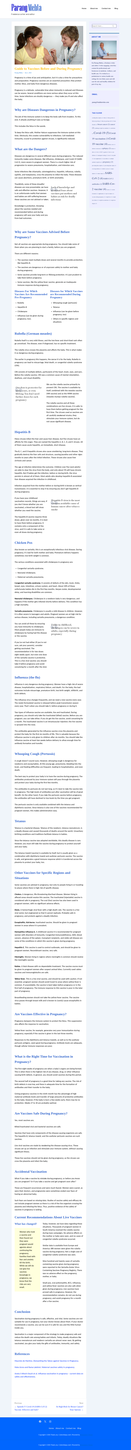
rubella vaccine (106, 168)
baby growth (111, 117)
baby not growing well (107, 121)
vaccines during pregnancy (98, 197)
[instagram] (50, 1421)
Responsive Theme (86, 1435)
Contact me (106, 8)
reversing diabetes (97, 168)
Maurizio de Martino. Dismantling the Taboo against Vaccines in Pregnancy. (47, 1361)
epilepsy (106, 148)
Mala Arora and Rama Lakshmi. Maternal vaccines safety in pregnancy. (45, 1367)
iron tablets (106, 158)
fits (98, 152)
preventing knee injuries (98, 165)
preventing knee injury (110, 165)
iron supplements (98, 158)
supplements (101, 193)
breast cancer (104, 124)
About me (94, 8)
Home (84, 8)
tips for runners (110, 193)
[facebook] (40, 1421)
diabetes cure (111, 144)
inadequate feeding (103, 155)
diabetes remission (97, 148)
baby (105, 117)
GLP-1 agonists (104, 152)
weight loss (109, 197)
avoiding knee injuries (97, 117)
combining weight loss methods (102, 128)
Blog (116, 8)
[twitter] (45, 1421)
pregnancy (108, 162)
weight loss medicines (104, 200)
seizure (109, 189)
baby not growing (96, 121)
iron (109, 155)
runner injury (101, 173)
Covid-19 (102, 133)
